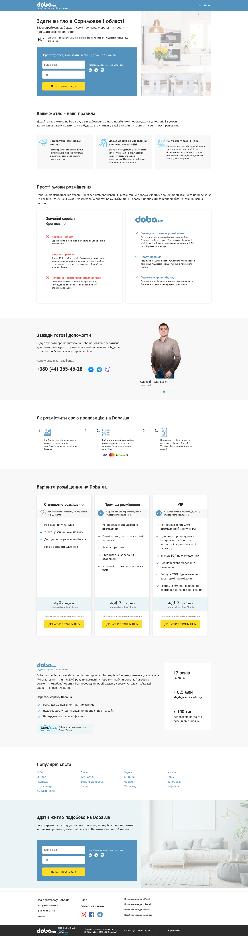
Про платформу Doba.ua (53, 900)
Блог (84, 900)
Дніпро (41, 777)
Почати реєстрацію (64, 86)
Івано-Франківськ (91, 782)
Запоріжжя (175, 782)
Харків (172, 772)
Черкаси (129, 782)
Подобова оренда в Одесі (137, 909)
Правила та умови (46, 910)
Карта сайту (174, 930)
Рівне (171, 777)
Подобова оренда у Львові (137, 904)
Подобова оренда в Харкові (138, 915)
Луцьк (84, 786)
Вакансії (41, 916)
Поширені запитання (47, 905)
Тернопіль (87, 777)
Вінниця (129, 777)
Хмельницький (46, 791)
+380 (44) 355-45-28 (59, 368)
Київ (40, 772)
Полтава (42, 782)
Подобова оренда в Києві (137, 899)
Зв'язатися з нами (92, 906)
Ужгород (130, 786)
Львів (84, 772)
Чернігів (173, 786)
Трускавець (44, 786)
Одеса (128, 772)
